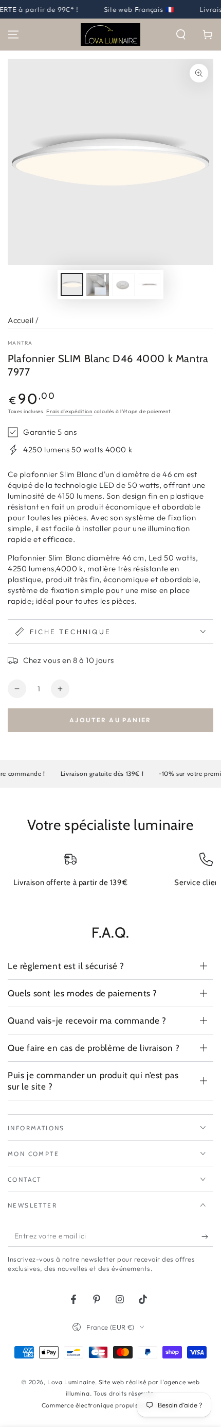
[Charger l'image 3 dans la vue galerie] (123, 284)
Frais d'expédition (69, 411)
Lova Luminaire (71, 1382)
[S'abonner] (207, 1236)
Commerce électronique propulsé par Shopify (110, 1405)
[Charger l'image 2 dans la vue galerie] (97, 284)
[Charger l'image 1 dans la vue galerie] (72, 284)
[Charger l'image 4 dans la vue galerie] (149, 284)
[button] (181, 34)
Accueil (20, 320)
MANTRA (20, 342)
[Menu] (13, 34)
